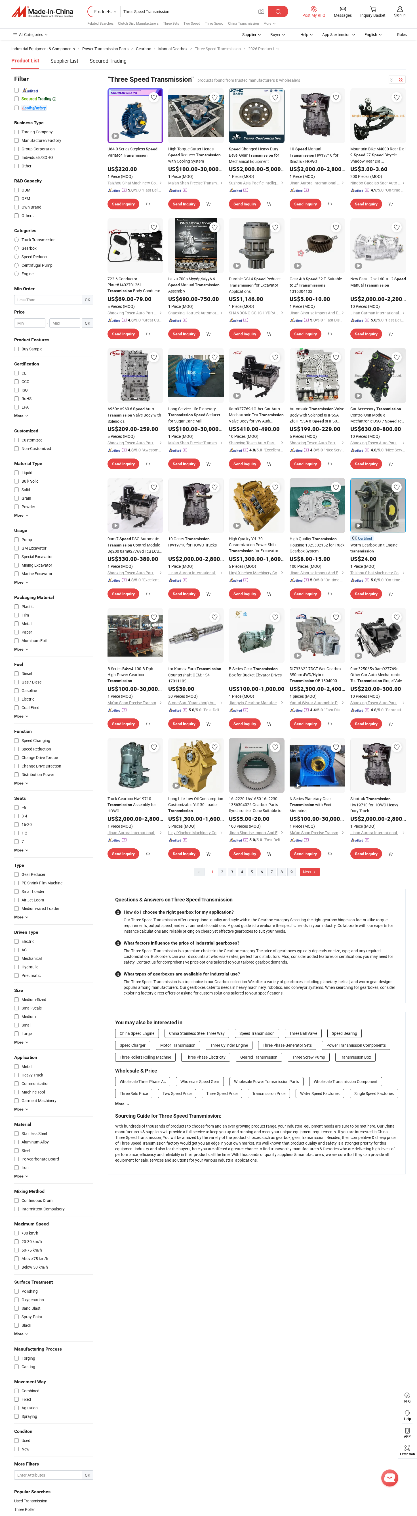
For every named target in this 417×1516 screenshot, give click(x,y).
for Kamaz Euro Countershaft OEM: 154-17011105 (194, 675)
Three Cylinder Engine (229, 1045)
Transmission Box (355, 1057)
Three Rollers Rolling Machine (145, 1057)
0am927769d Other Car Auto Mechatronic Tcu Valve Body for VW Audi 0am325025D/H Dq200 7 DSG (256, 415)
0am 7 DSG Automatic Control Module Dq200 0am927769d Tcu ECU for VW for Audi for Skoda (134, 545)
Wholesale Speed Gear (199, 1081)
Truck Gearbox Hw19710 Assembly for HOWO (132, 804)
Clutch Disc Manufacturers (138, 23)
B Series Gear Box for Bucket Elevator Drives (255, 672)
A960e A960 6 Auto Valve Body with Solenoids (134, 415)
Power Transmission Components (356, 1045)
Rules (402, 34)
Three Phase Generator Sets (287, 1045)
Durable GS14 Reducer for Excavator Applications (255, 285)
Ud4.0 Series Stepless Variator (132, 152)
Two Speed (192, 23)
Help (304, 34)
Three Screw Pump (308, 1057)
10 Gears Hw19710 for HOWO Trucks (192, 542)
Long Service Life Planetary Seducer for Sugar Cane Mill (194, 415)
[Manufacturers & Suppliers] (42, 12)
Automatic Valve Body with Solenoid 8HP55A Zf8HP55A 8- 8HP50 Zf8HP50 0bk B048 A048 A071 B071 (317, 415)
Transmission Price (268, 1093)
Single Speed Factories (374, 1093)
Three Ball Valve (303, 1033)
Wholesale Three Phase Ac (143, 1081)
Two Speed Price (177, 1093)
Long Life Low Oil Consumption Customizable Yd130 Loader (195, 804)
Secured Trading (108, 60)
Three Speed (214, 23)
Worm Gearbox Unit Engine (373, 547)
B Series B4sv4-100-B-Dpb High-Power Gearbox (130, 674)
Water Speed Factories (320, 1093)
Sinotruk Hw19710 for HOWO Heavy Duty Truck (374, 804)
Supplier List (64, 60)
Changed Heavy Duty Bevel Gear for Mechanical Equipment (254, 155)
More (120, 1103)
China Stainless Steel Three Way (197, 1033)
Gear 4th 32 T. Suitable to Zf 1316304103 (316, 285)
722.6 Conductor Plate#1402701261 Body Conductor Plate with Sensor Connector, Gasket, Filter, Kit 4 (135, 285)
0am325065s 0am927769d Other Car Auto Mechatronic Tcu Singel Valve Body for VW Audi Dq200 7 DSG (377, 675)
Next (307, 871)
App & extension (336, 34)
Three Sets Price (134, 1093)
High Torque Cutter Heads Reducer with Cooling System (194, 155)
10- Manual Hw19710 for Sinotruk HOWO (314, 155)
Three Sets (171, 23)
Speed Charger (133, 1045)
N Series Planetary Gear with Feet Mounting (310, 804)
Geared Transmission (258, 1057)
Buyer (275, 34)
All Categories (31, 34)
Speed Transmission (257, 1033)
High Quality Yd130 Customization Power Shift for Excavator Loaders (253, 545)
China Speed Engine (137, 1033)
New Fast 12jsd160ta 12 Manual (378, 282)
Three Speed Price (221, 1093)
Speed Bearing (344, 1033)
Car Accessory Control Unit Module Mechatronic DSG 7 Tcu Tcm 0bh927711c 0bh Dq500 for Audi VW (377, 415)
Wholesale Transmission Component (346, 1081)
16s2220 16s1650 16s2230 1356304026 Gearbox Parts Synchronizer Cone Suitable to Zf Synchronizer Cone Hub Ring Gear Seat (256, 804)
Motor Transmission (177, 1045)
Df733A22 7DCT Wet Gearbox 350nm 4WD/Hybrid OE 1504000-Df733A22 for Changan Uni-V (316, 675)
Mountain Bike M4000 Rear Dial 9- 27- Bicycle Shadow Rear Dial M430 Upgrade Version (377, 155)
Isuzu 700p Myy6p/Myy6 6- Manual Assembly (194, 285)
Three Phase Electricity (206, 1057)
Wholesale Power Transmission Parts (266, 1081)
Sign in (400, 15)
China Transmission (243, 23)
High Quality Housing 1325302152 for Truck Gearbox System (317, 545)
